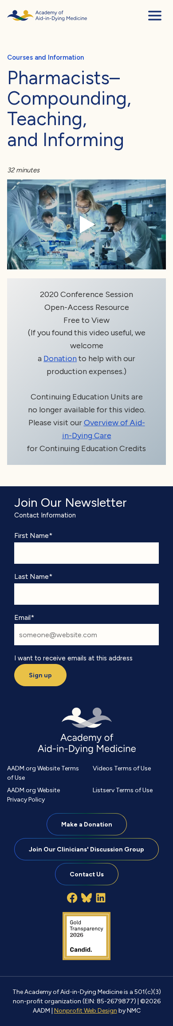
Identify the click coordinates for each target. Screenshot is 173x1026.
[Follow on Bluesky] (86, 897)
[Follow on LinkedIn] (100, 897)
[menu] (155, 15)
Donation (60, 358)
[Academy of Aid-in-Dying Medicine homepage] (47, 15)
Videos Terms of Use (122, 768)
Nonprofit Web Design (85, 1010)
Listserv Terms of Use (123, 790)
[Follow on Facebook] (72, 897)
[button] (86, 224)
